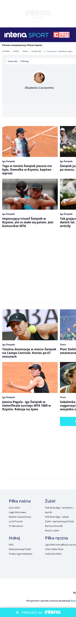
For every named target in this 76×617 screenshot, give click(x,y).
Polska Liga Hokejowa (20, 553)
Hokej (14, 538)
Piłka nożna (20, 501)
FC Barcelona (16, 526)
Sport (16, 51)
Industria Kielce (53, 553)
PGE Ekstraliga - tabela (57, 516)
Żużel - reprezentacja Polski (59, 521)
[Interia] (15, 35)
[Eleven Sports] (61, 35)
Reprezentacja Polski (20, 549)
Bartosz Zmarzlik (54, 526)
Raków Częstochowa (20, 516)
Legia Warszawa (17, 512)
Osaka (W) (36, 51)
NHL (11, 544)
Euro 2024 (14, 507)
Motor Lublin (52, 530)
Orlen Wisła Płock (54, 549)
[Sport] (39, 35)
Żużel (50, 501)
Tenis (25, 51)
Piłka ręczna (56, 538)
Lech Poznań (16, 521)
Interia (6, 51)
